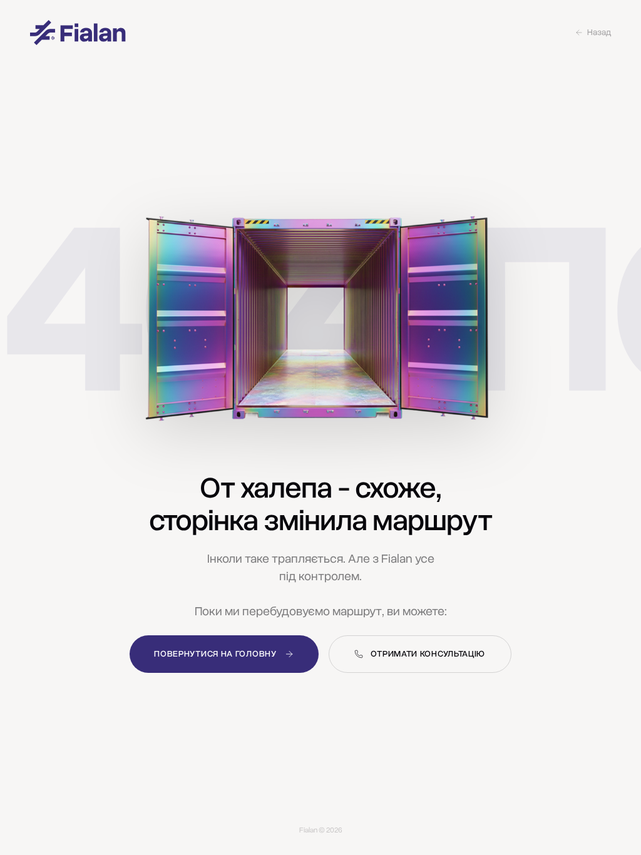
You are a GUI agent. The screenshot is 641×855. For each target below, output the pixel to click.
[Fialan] (78, 32)
